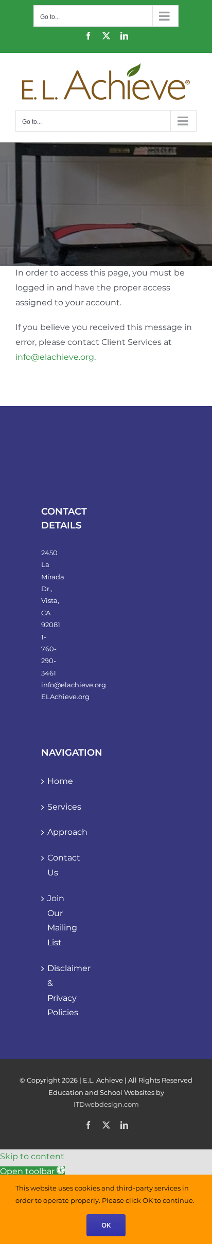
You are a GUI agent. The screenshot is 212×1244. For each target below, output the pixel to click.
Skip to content (32, 1156)
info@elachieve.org (54, 357)
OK (106, 1225)
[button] (32, 1171)
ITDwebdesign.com (106, 1104)
